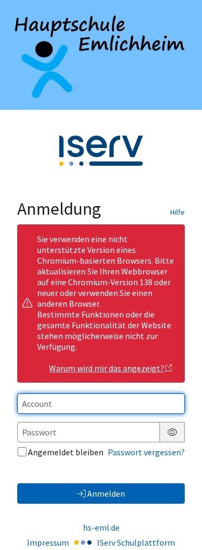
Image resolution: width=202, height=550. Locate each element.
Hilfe (177, 212)
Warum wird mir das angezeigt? (106, 368)
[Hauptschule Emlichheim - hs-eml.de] (101, 55)
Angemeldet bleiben (65, 452)
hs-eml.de (101, 527)
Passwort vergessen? (146, 452)
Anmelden (106, 493)
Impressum (48, 542)
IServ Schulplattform (136, 542)
